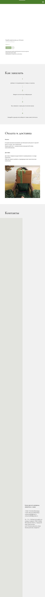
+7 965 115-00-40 (29, 511)
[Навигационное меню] (43, 2)
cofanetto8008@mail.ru (31, 514)
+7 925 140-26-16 (29, 512)
